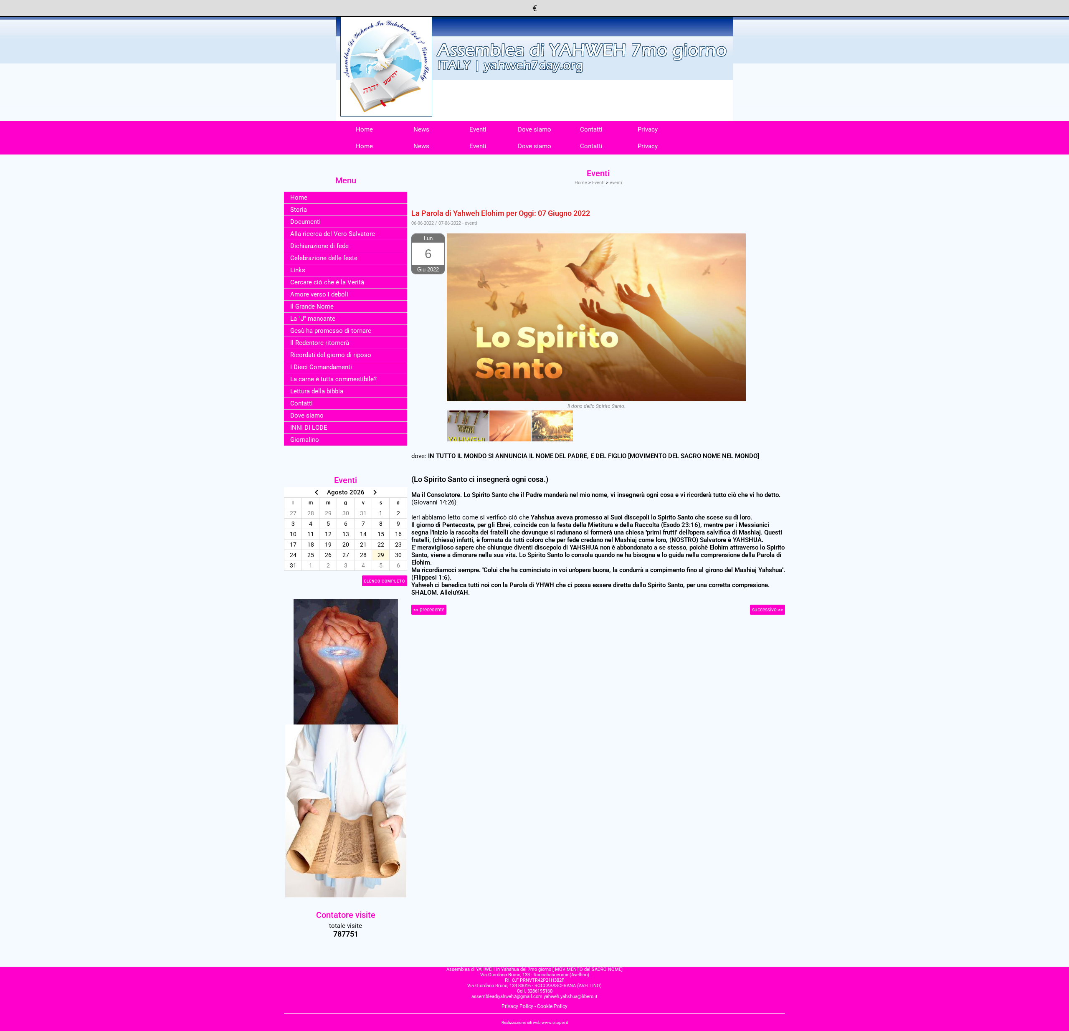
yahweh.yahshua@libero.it (571, 996)
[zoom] (468, 425)
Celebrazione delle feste (323, 258)
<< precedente (428, 610)
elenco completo (384, 581)
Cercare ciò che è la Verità (327, 282)
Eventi (477, 129)
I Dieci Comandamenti (321, 367)
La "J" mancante (312, 318)
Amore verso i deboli (319, 294)
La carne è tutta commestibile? (333, 379)
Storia (298, 209)
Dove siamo (534, 129)
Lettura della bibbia (316, 391)
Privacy (648, 129)
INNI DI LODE (308, 427)
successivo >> (767, 610)
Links (297, 270)
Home (364, 129)
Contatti (591, 129)
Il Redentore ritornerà (319, 343)
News (421, 129)
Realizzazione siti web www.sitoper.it (535, 1022)
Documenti (305, 221)
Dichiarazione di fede (319, 246)
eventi (616, 182)
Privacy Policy (517, 1006)
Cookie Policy (552, 1006)
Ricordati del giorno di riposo (330, 355)
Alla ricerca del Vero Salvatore (332, 234)
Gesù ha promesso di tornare (330, 330)
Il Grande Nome (312, 306)
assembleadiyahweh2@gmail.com (506, 996)
